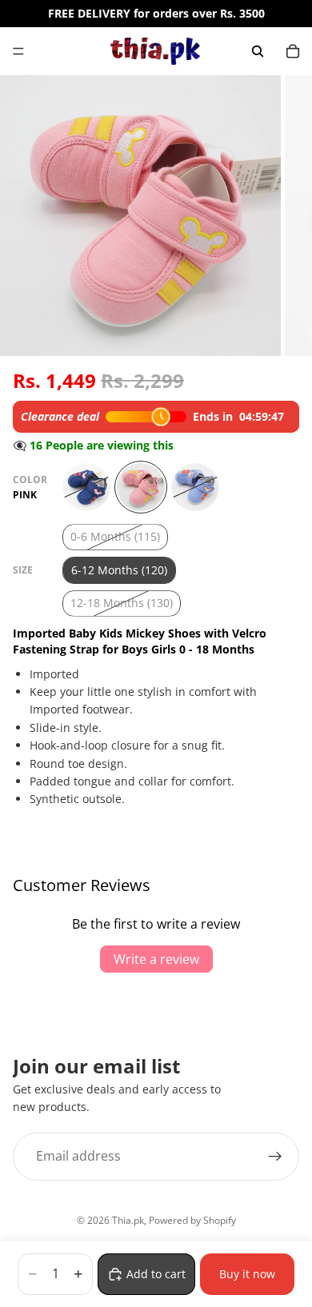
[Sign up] (275, 1156)
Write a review (156, 959)
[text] (156, 742)
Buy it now (247, 1273)
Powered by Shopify (192, 1220)
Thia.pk (128, 1220)
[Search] (257, 51)
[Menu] (18, 51)
